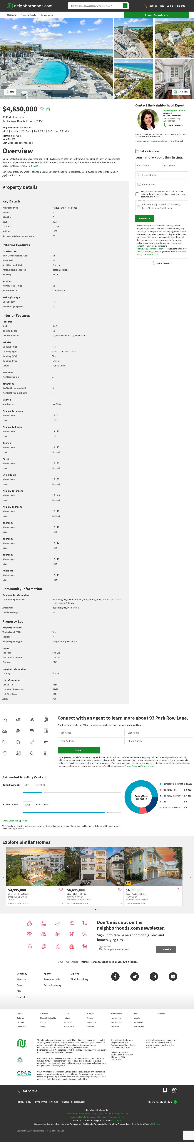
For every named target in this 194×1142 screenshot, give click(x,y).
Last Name (169, 165)
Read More (36, 166)
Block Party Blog (79, 979)
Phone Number (150, 175)
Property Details (28, 15)
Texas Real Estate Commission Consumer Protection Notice (97, 1117)
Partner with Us (52, 979)
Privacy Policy (131, 766)
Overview (11, 15)
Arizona (20, 1014)
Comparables (47, 15)
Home (60, 961)
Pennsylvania (115, 1018)
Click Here (117, 1120)
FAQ (19, 991)
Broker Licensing (52, 985)
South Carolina (116, 1022)
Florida (43, 1022)
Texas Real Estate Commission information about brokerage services (97, 1113)
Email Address (149, 184)
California (20, 1018)
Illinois (66, 1014)
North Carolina (116, 1014)
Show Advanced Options (15, 820)
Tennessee (114, 1026)
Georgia (43, 1026)
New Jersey (91, 1022)
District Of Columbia (48, 1018)
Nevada (90, 1018)
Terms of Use (152, 254)
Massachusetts (69, 1026)
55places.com (78, 1101)
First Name (143, 165)
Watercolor (26, 127)
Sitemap (53, 1101)
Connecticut (21, 1026)
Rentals (65, 1101)
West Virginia (139, 1026)
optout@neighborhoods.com (150, 248)
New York (90, 1026)
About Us (21, 979)
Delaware (44, 1014)
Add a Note (142, 201)
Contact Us (22, 997)
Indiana (67, 1018)
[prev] (3, 877)
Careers (21, 985)
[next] (61, 866)
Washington (138, 1022)
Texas (136, 1014)
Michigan (90, 1014)
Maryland (67, 1022)
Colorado (20, 1022)
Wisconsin (161, 1014)
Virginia (137, 1018)
